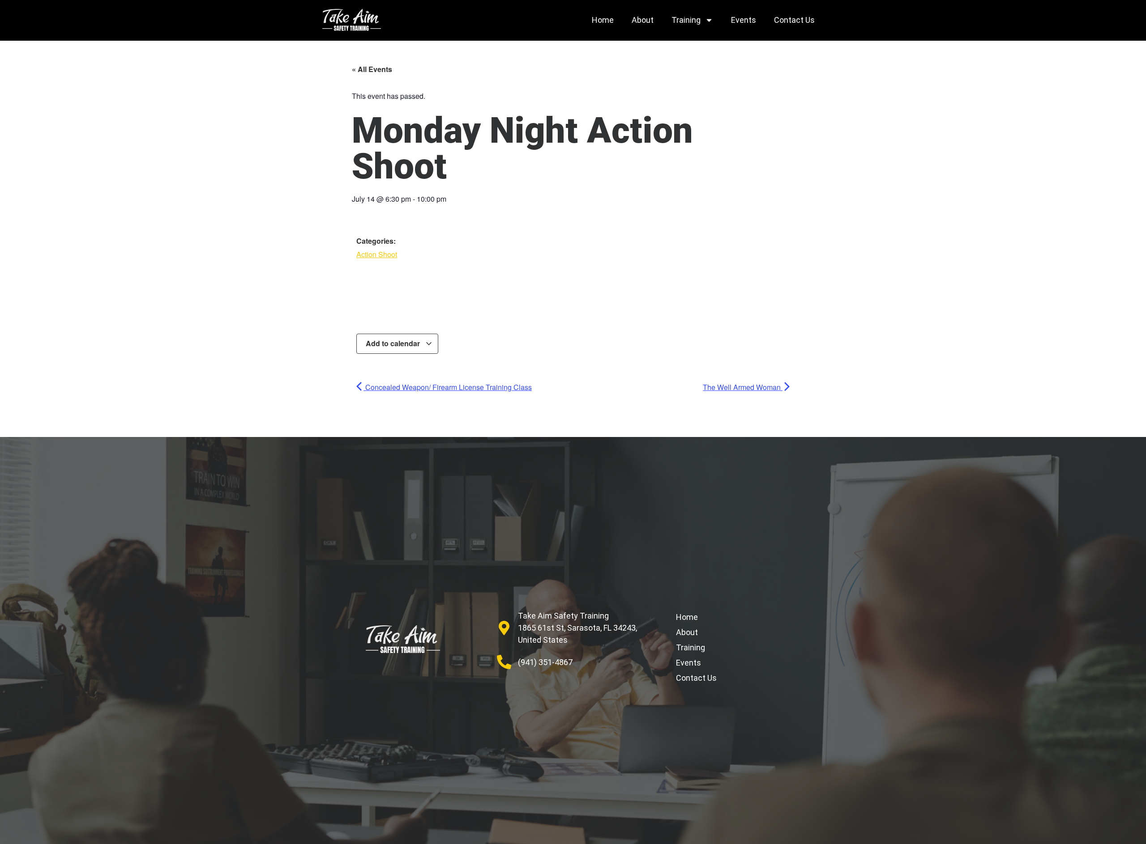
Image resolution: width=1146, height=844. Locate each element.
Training (686, 20)
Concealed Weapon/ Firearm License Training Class (447, 387)
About (643, 20)
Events (743, 20)
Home (603, 20)
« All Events (372, 69)
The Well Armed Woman (743, 387)
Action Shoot (376, 254)
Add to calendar (394, 343)
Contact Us (794, 20)
